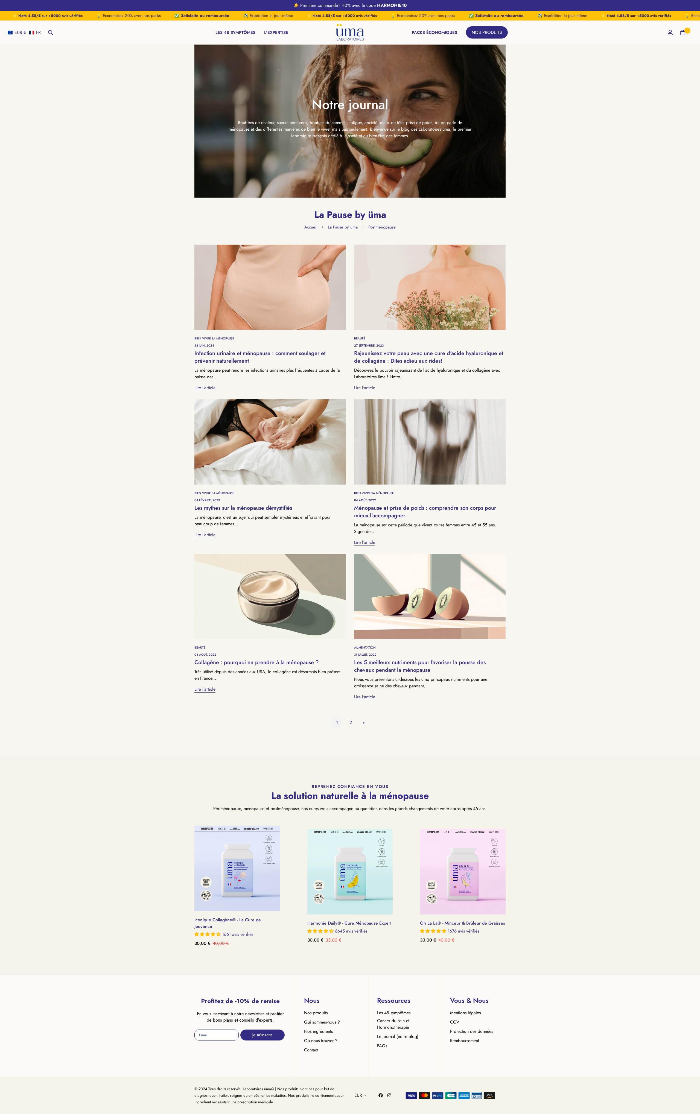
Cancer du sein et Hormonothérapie (393, 1024)
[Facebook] (380, 1095)
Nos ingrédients (318, 1031)
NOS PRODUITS (487, 32)
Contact (311, 1050)
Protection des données (471, 1031)
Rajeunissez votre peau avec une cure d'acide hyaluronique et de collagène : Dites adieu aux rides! (428, 357)
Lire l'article (204, 388)
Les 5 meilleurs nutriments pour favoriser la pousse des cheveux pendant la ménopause (420, 666)
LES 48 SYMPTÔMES (235, 33)
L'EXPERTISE (276, 33)
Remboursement (464, 1040)
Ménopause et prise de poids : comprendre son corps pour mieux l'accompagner (425, 512)
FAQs (382, 1046)
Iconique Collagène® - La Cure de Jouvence (227, 923)
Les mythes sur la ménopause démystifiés (243, 508)
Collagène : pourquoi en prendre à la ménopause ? (256, 662)
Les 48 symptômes (393, 1013)
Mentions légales (465, 1013)
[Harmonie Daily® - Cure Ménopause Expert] (350, 871)
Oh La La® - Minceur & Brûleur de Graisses (462, 923)
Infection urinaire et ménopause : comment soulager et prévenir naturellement (259, 357)
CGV (454, 1022)
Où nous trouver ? (320, 1040)
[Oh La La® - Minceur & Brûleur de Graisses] (463, 871)
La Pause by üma (343, 227)
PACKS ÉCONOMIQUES (434, 33)
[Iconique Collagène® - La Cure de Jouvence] (237, 868)
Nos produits (316, 1013)
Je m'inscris (262, 1035)
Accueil (310, 227)
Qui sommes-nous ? (322, 1022)
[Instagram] (389, 1095)
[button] (24, 32)
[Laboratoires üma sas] (350, 32)
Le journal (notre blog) (397, 1036)
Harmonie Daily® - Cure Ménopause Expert (349, 923)
